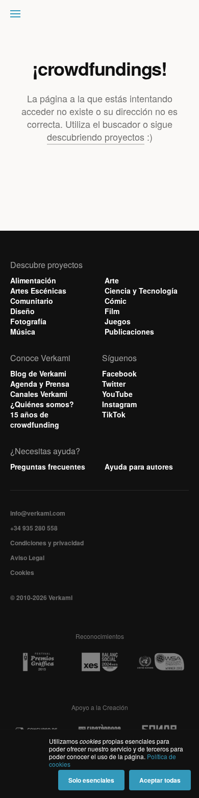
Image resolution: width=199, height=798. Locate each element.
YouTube (117, 394)
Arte (112, 280)
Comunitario (31, 301)
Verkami (100, 16)
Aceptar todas (160, 780)
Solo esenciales (91, 780)
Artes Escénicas (38, 290)
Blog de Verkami (38, 373)
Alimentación (33, 280)
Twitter (114, 384)
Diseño (22, 311)
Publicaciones (129, 331)
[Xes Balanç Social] (99, 662)
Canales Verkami (38, 394)
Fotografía (28, 321)
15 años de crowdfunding (34, 419)
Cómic (116, 301)
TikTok (114, 414)
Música (22, 331)
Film (112, 311)
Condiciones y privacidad (47, 542)
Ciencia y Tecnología (141, 290)
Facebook (119, 373)
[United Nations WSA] (160, 662)
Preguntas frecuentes (47, 466)
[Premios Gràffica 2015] (38, 662)
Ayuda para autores (139, 466)
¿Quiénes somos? (42, 404)
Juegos (118, 321)
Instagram (119, 404)
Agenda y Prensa (39, 384)
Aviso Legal (27, 557)
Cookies (22, 572)
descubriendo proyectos (95, 136)
